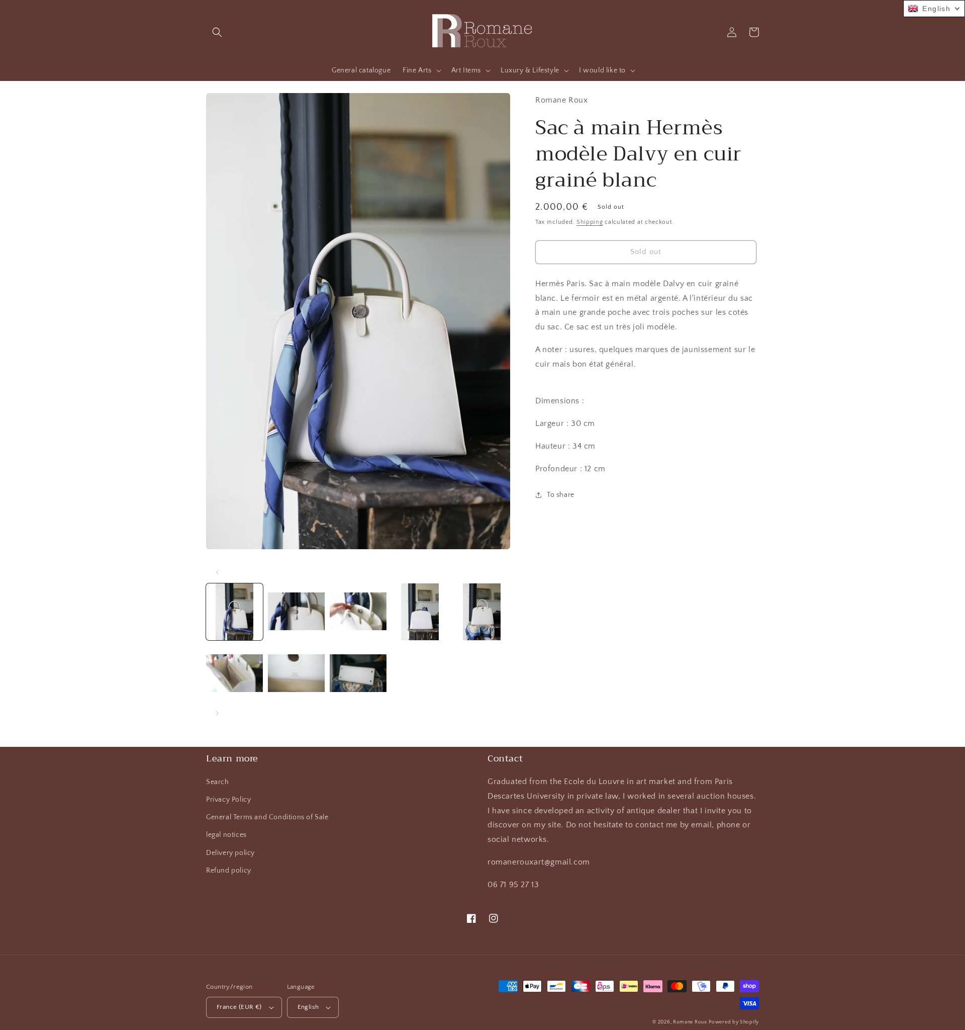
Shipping (589, 222)
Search (217, 782)
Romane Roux (690, 1022)
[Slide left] (217, 572)
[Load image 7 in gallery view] (296, 673)
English (308, 1006)
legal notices (226, 835)
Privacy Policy (228, 800)
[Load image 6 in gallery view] (234, 673)
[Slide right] (217, 713)
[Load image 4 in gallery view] (420, 611)
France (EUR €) (239, 1006)
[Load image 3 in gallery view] (358, 611)
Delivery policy (230, 853)
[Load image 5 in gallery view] (481, 611)
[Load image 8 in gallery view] (358, 673)
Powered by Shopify (734, 1022)
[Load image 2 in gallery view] (296, 611)
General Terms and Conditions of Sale (267, 817)
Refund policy (228, 871)
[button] (217, 32)
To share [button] (560, 495)
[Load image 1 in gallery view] (234, 611)
